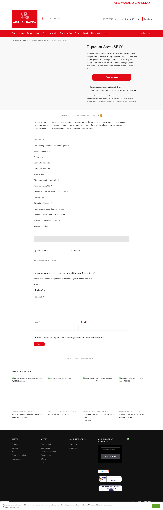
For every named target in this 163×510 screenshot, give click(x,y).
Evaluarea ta (39, 285)
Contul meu (148, 19)
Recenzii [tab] (96, 115)
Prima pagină (16, 40)
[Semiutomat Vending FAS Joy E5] (63, 393)
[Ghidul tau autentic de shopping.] (110, 471)
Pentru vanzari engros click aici (132, 3)
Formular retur (46, 455)
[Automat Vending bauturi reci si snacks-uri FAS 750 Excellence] (27, 393)
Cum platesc (45, 448)
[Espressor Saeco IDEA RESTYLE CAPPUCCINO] (135, 393)
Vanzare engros (17, 459)
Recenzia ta (39, 297)
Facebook (73, 444)
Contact (15, 448)
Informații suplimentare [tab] (80, 115)
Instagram (73, 448)
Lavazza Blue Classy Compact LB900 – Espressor (98, 415)
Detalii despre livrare (48, 451)
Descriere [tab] (64, 115)
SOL (42, 463)
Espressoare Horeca (127, 412)
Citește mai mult (27, 426)
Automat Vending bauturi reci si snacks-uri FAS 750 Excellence (27, 415)
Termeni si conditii (19, 455)
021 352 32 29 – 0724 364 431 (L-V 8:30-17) (118, 19)
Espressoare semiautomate (39, 40)
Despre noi (16, 444)
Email (84, 322)
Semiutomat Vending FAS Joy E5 (60, 414)
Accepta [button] (156, 506)
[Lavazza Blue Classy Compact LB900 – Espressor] (99, 393)
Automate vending (19, 412)
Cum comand (46, 444)
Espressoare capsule (91, 412)
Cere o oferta (112, 77)
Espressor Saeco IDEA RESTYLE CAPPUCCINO (132, 415)
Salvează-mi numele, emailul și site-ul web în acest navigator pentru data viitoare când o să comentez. (69, 338)
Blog (139, 19)
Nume (37, 322)
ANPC (43, 459)
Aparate (25, 40)
